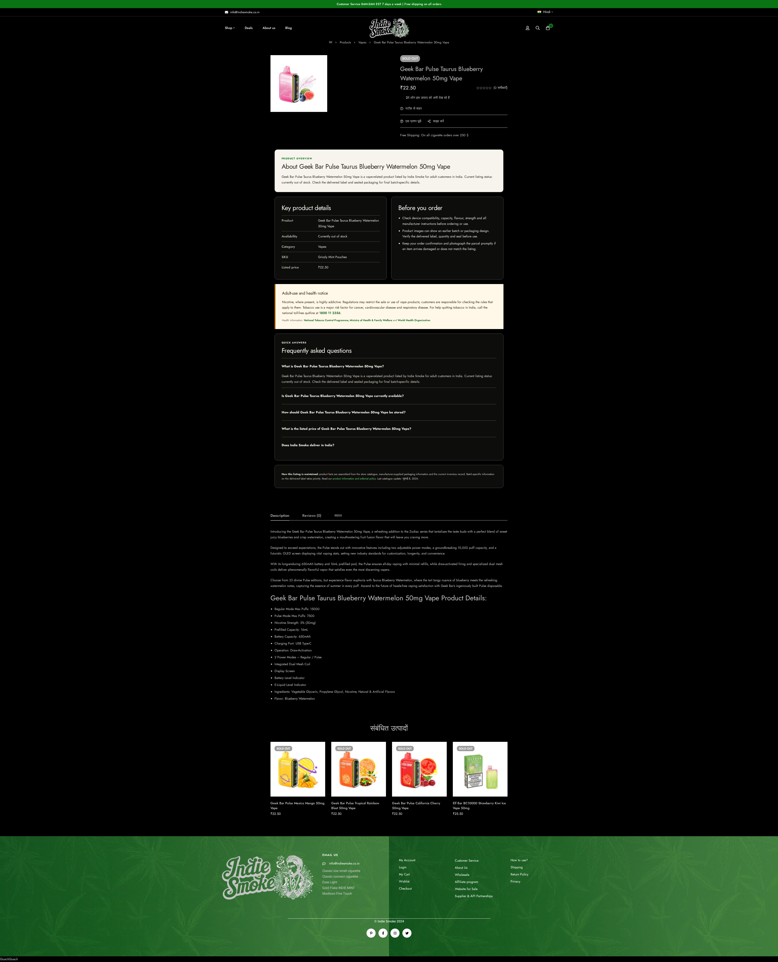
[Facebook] (383, 933)
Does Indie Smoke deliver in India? (308, 445)
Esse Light (329, 882)
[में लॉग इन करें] (528, 28)
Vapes (362, 42)
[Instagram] (395, 933)
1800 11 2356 (329, 313)
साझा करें (438, 121)
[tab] (279, 515)
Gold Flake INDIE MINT (338, 888)
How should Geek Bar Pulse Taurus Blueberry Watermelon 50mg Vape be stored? (344, 412)
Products (345, 42)
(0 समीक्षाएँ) (501, 87)
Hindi (546, 12)
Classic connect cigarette (340, 876)
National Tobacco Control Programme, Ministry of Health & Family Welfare (348, 320)
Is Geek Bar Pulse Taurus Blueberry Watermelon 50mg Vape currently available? (343, 396)
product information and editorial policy (354, 478)
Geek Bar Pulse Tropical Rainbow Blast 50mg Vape (355, 805)
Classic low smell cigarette (341, 871)
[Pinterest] (371, 933)
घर (330, 42)
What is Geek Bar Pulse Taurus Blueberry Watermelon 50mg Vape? (333, 366)
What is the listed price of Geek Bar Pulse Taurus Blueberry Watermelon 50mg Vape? (346, 428)
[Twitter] (406, 933)
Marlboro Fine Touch (337, 894)
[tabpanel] (389, 617)
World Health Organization (414, 320)
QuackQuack (9, 959)
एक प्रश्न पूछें (413, 121)
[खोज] (538, 28)
